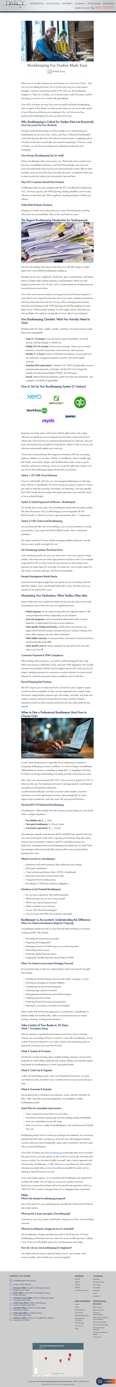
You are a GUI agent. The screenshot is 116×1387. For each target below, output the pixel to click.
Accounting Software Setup (100, 1333)
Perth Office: (18, 1293)
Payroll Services (99, 1310)
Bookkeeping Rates (82, 1315)
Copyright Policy (69, 1384)
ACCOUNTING (53, 4)
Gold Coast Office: (21, 1303)
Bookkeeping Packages (79, 1319)
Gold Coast (97, 1285)
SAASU (77, 1285)
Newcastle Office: (20, 1313)
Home (77, 1304)
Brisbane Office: (20, 1288)
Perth (95, 1293)
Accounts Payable (99, 1322)
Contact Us (79, 1326)
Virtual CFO (97, 1337)
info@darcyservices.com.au (24, 1281)
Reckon (77, 1287)
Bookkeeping (79, 1310)
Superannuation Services (99, 1328)
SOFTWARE (66, 4)
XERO (77, 1282)
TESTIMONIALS (94, 4)
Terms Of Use (46, 1384)
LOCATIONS (108, 4)
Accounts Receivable (101, 1325)
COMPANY (79, 4)
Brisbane (96, 1279)
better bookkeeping (53, 1153)
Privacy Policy (57, 1384)
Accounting (79, 1313)
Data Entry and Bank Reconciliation (100, 1318)
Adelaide (96, 1290)
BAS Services (98, 1307)
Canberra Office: (20, 1318)
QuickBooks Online (82, 1290)
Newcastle (96, 1287)
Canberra (96, 1296)
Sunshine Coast (98, 1282)
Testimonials (79, 1323)
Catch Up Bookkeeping (97, 1313)
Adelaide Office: (20, 1308)
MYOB (77, 1279)
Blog (76, 1328)
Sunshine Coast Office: (23, 1298)
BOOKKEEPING (36, 4)
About (77, 1307)
